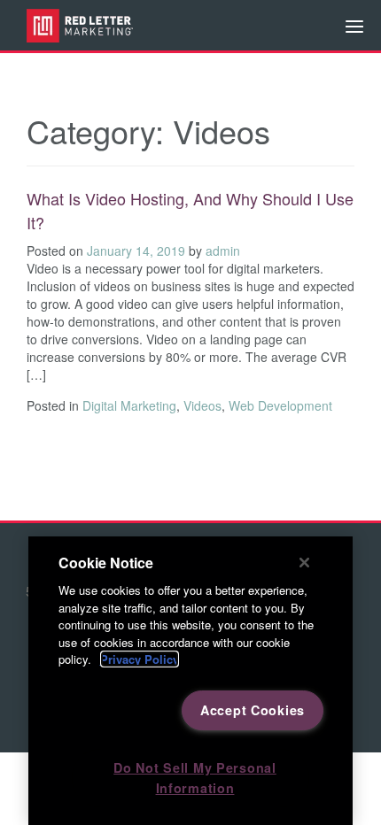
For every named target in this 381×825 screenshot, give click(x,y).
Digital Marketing (129, 405)
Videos (202, 405)
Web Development (280, 405)
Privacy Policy (139, 659)
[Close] (304, 562)
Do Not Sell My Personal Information (194, 778)
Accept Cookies (252, 710)
